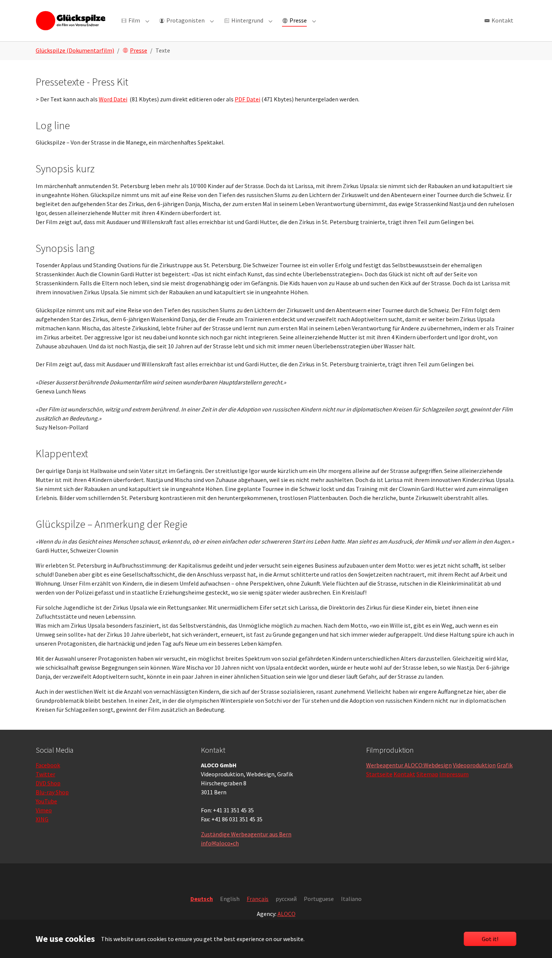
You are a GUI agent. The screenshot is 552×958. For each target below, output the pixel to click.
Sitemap (427, 774)
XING (42, 819)
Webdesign (438, 765)
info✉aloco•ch (220, 843)
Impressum (454, 774)
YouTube (46, 801)
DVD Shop (48, 783)
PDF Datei (247, 99)
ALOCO (287, 913)
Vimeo (44, 810)
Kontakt (404, 774)
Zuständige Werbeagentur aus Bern (246, 834)
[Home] (71, 20)
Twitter (45, 774)
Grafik (505, 765)
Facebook (48, 765)
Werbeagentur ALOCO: (395, 765)
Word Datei (113, 99)
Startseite (379, 774)
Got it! (490, 939)
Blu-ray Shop (52, 792)
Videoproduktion (474, 765)
